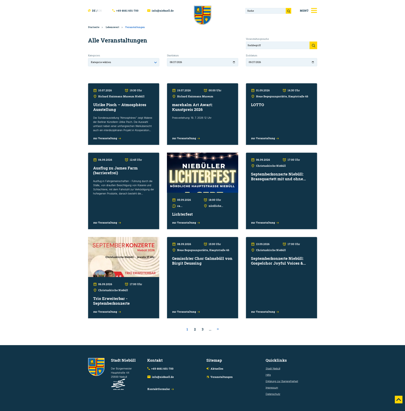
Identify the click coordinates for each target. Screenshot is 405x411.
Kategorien (94, 55)
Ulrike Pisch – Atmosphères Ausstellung (110, 85)
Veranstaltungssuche (257, 38)
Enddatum (251, 55)
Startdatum (173, 55)
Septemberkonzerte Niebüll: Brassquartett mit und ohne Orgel (281, 154)
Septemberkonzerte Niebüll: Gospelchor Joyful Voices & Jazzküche (278, 241)
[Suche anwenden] (313, 45)
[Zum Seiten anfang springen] (398, 399)
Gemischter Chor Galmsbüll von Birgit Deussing (194, 239)
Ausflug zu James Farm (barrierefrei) (109, 154)
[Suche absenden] (288, 11)
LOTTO (250, 85)
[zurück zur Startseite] (202, 15)
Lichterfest (173, 154)
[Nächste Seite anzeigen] (218, 329)
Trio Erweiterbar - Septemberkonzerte (109, 239)
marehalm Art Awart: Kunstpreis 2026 (188, 85)
